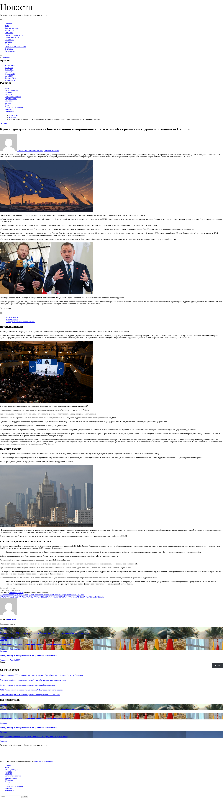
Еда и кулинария (12, 28)
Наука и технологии (14, 35)
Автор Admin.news (25, 151)
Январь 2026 (10, 80)
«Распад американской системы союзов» (20, 322)
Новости (16, 7)
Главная (8, 23)
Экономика (10, 51)
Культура (9, 32)
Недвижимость (12, 37)
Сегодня (8, 42)
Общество (9, 39)
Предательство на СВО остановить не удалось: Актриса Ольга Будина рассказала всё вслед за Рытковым (44, 633)
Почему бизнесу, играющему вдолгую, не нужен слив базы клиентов (28, 656)
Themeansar (48, 761)
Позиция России (12, 320)
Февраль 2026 (10, 78)
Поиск (2, 662)
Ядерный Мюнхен (12, 317)
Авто (7, 25)
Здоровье (9, 30)
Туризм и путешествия (15, 46)
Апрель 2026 (10, 74)
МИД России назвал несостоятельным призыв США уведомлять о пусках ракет (31, 690)
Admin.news (11, 619)
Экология (9, 49)
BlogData (37, 761)
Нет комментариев (51, 151)
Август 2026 (10, 66)
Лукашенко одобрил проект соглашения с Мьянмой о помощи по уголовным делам (35, 644)
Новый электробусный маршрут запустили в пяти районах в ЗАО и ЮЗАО (30, 695)
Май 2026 (8, 72)
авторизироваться (16, 593)
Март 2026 (9, 76)
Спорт (7, 44)
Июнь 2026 (9, 70)
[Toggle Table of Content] (1, 314)
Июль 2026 (9, 68)
